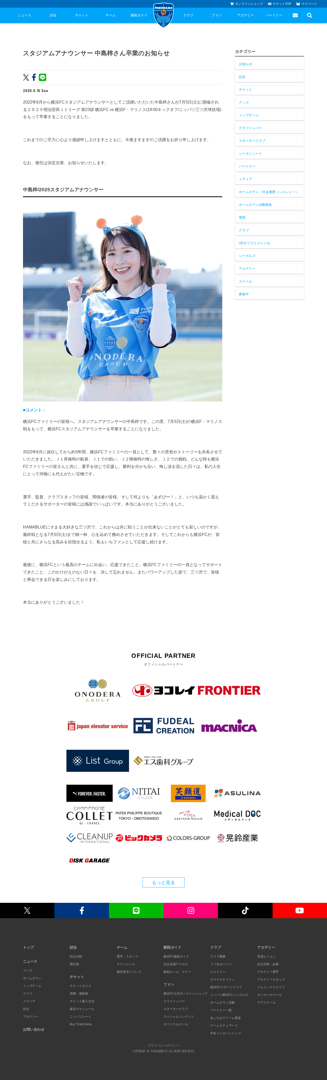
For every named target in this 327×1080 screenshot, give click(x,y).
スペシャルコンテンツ (179, 1016)
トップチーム (249, 115)
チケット (81, 15)
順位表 (74, 964)
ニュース (24, 15)
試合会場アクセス (176, 964)
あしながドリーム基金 (225, 1018)
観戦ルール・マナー (177, 972)
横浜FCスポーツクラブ (226, 987)
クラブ (188, 15)
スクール (245, 281)
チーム (110, 15)
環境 (242, 217)
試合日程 (76, 956)
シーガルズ (247, 256)
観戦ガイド (139, 15)
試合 (53, 15)
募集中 (244, 294)
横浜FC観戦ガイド (176, 956)
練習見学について (129, 972)
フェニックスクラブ (271, 987)
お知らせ (245, 64)
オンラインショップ (249, 4)
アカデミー (245, 15)
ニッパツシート (80, 1016)
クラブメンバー (250, 128)
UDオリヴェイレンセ (254, 243)
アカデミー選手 (268, 972)
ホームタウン (32, 978)
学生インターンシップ (225, 1033)
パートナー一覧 (221, 1010)
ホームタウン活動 (222, 1002)
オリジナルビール (176, 1024)
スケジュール (126, 964)
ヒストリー (218, 972)
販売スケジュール (82, 1009)
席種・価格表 (79, 993)
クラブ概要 (218, 956)
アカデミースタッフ (271, 979)
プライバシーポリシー (163, 1045)
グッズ (244, 102)
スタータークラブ (252, 141)
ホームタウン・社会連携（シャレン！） (269, 192)
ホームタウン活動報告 (255, 205)
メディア (245, 179)
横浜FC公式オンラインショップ (185, 993)
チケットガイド (80, 986)
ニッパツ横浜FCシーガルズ (229, 995)
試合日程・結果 (268, 964)
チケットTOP (282, 4)
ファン (217, 15)
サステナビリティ (222, 979)
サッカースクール (269, 995)
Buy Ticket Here (81, 1024)
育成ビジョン (266, 956)
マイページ (309, 4)
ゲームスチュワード (224, 1025)
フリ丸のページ (221, 964)
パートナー (274, 15)
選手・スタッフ (127, 956)
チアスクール (266, 1002)
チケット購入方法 (82, 1001)
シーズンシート (250, 153)
